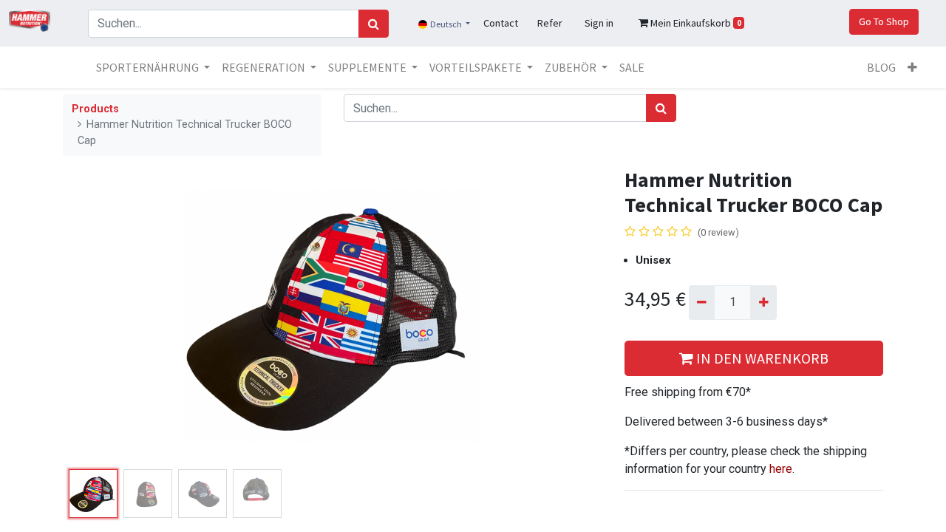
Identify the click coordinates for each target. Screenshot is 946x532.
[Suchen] (373, 24)
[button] (912, 67)
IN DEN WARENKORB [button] (760, 358)
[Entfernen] (702, 302)
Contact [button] (500, 23)
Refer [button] (549, 23)
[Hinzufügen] (763, 302)
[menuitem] (631, 67)
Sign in (599, 23)
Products (95, 109)
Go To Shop (884, 21)
